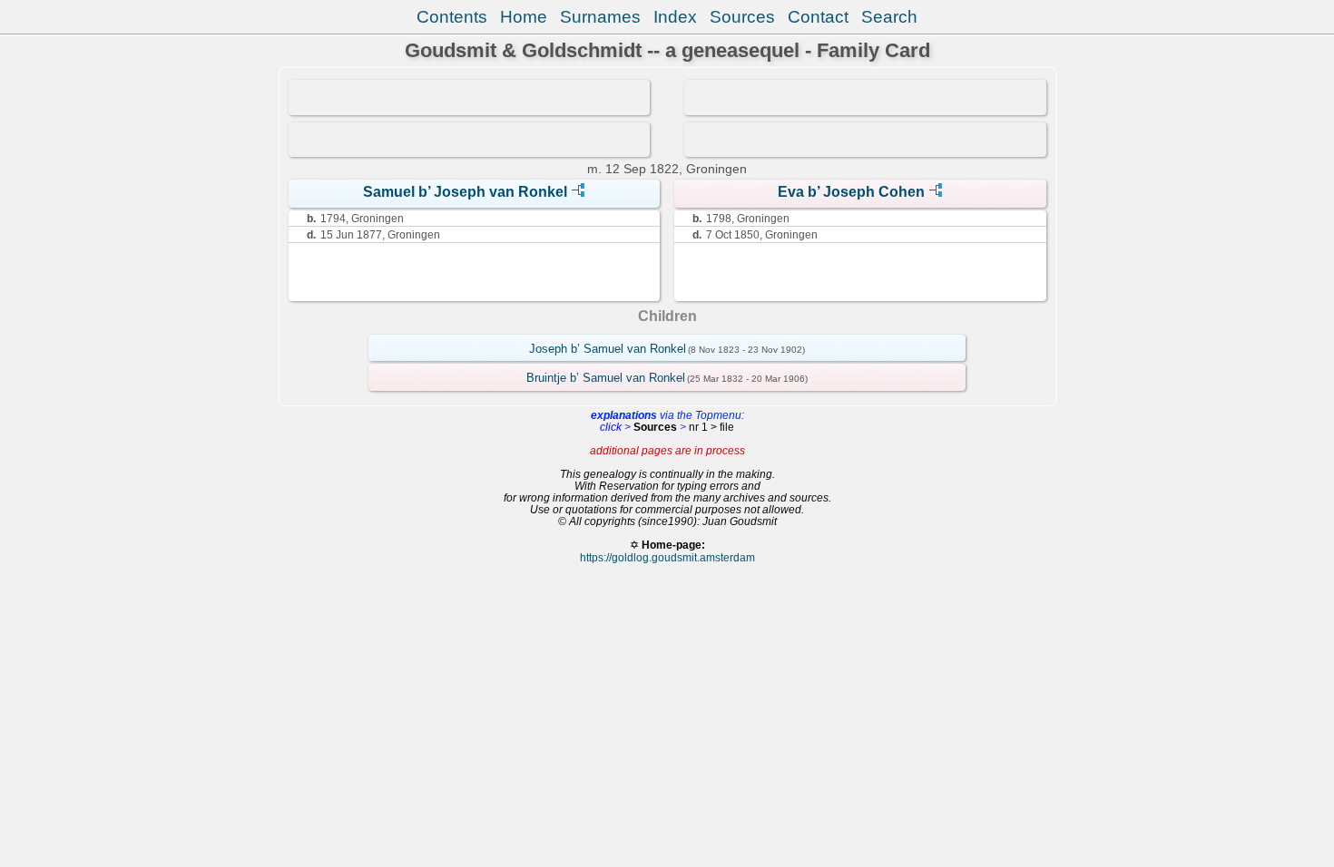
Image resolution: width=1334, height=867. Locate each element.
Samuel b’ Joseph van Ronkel (465, 192)
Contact (818, 16)
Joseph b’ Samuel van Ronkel (607, 349)
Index (675, 16)
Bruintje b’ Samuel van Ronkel (605, 378)
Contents (452, 16)
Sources (742, 16)
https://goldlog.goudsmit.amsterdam (667, 557)
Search (889, 16)
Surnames (600, 16)
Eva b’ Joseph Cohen (851, 192)
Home (523, 16)
